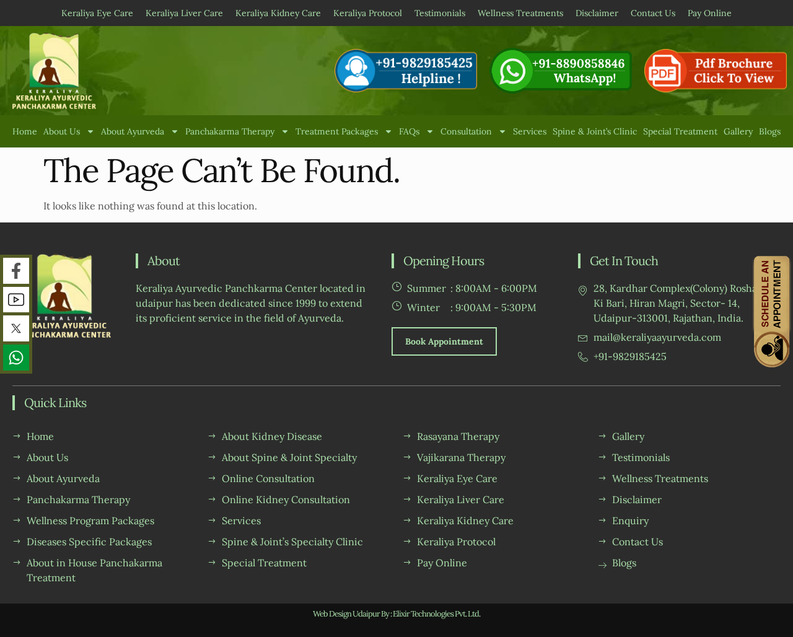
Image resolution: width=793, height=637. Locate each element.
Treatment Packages (337, 131)
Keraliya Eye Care (97, 13)
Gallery (738, 131)
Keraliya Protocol (367, 13)
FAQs (409, 131)
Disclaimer (597, 13)
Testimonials (439, 13)
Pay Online (710, 13)
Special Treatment (680, 131)
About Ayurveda (132, 131)
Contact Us (653, 13)
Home (24, 131)
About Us (61, 131)
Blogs (770, 131)
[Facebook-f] (16, 271)
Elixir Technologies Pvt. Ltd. (436, 613)
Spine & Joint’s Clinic (595, 131)
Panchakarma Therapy (229, 131)
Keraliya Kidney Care (278, 13)
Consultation (466, 131)
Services (529, 131)
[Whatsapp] (16, 358)
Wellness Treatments (520, 13)
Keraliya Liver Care (184, 13)
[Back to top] (773, 617)
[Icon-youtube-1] (16, 300)
